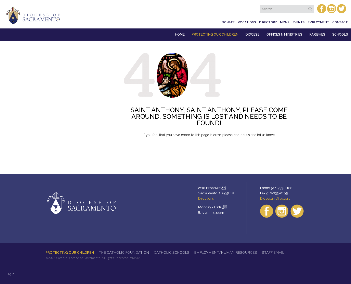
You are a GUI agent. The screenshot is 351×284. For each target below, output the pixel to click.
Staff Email (273, 252)
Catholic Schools (171, 252)
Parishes (317, 34)
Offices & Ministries (284, 34)
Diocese (252, 34)
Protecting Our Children (215, 34)
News (284, 22)
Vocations (247, 22)
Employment (318, 22)
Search (311, 7)
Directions (206, 198)
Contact (340, 22)
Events (298, 22)
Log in (10, 273)
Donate (228, 22)
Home (180, 34)
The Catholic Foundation (124, 252)
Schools (340, 34)
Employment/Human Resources (225, 252)
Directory (268, 22)
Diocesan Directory (275, 198)
